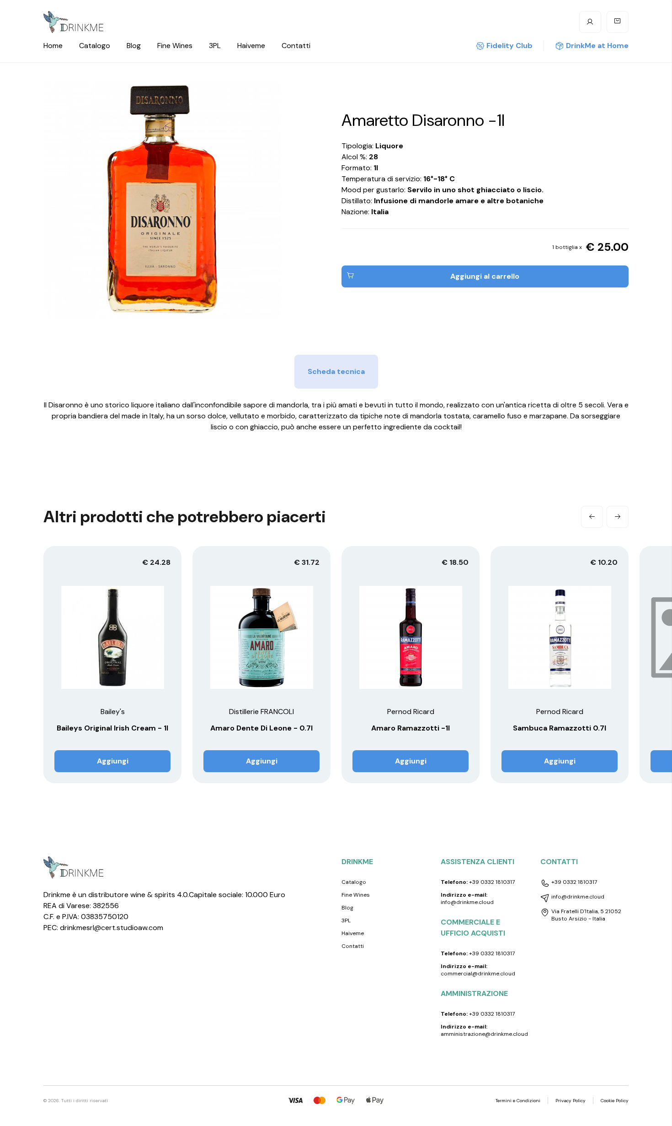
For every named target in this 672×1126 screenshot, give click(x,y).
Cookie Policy (615, 1101)
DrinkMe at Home (597, 45)
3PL (215, 45)
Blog (134, 45)
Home (53, 45)
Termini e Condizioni (518, 1101)
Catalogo (94, 45)
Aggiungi (112, 761)
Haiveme (251, 45)
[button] (592, 517)
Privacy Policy (570, 1101)
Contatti (296, 45)
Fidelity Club (509, 45)
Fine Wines (174, 45)
